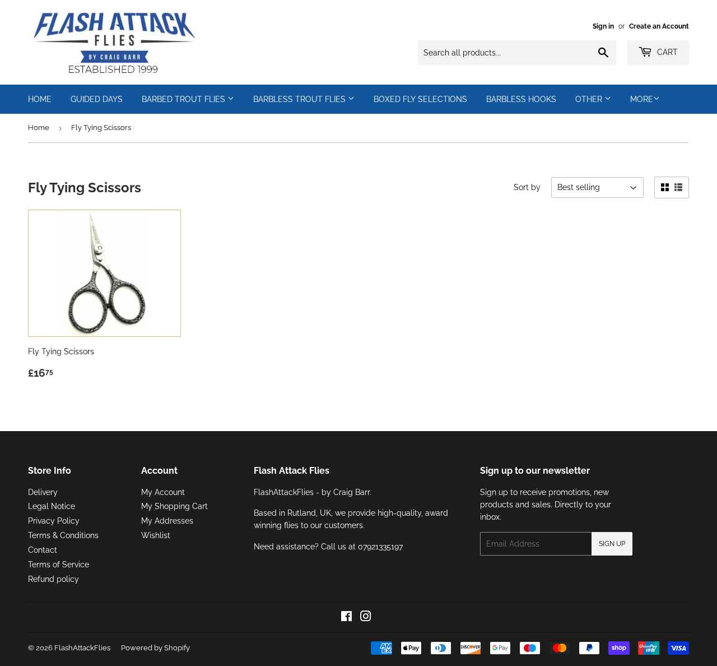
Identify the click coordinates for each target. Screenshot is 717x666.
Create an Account (659, 26)
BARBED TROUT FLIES (184, 99)
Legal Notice (51, 506)
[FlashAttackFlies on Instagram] (365, 617)
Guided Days (97, 99)
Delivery (43, 492)
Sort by (527, 187)
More (641, 99)
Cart (666, 52)
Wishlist (155, 535)
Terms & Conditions (63, 535)
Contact (42, 549)
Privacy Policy (54, 520)
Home (38, 127)
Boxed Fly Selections (420, 99)
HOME (40, 99)
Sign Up (612, 544)
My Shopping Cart (174, 506)
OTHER (589, 99)
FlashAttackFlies (82, 648)
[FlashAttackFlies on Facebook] (346, 617)
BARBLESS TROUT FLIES (300, 99)
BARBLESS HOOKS (521, 99)
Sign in (603, 26)
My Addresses (167, 520)
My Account (163, 492)
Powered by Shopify (155, 648)
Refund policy (53, 579)
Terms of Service (58, 564)
